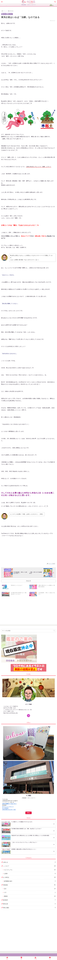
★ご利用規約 (5, 808)
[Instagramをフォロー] (28, 715)
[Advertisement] (28, 550)
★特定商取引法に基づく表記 (9, 809)
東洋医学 (10, 13)
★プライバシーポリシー (8, 806)
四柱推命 (4, 13)
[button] (53, 630)
